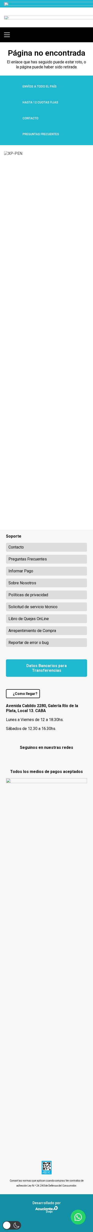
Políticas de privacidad (28, 595)
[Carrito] (86, 34)
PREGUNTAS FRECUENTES (41, 134)
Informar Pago (20, 571)
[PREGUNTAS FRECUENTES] (14, 134)
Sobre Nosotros (22, 583)
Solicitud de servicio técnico (33, 606)
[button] (7, 35)
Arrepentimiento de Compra (32, 630)
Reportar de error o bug (28, 642)
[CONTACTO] (14, 118)
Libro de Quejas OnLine (28, 618)
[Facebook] (34, 758)
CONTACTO (30, 118)
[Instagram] (46, 758)
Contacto (16, 547)
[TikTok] (59, 758)
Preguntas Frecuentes (27, 559)
